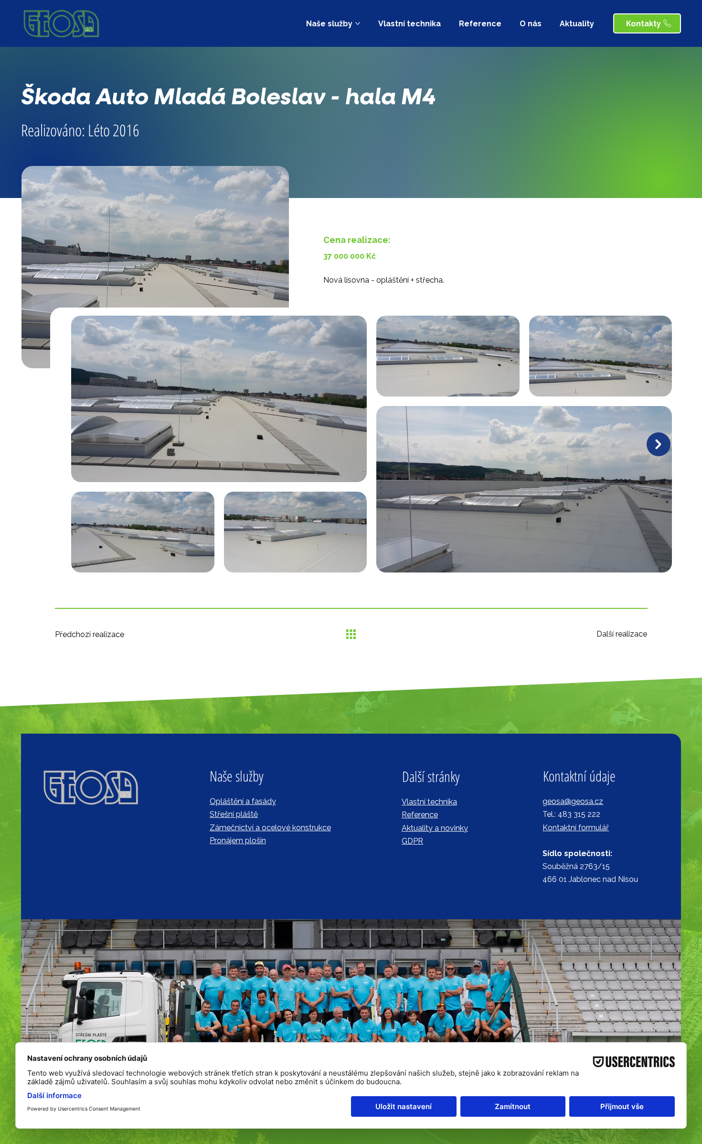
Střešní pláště (234, 814)
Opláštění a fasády (243, 801)
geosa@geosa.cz (572, 801)
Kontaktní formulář (575, 827)
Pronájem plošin (238, 840)
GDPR (412, 841)
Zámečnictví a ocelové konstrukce (270, 827)
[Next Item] (658, 444)
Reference (420, 814)
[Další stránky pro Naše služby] (357, 23)
